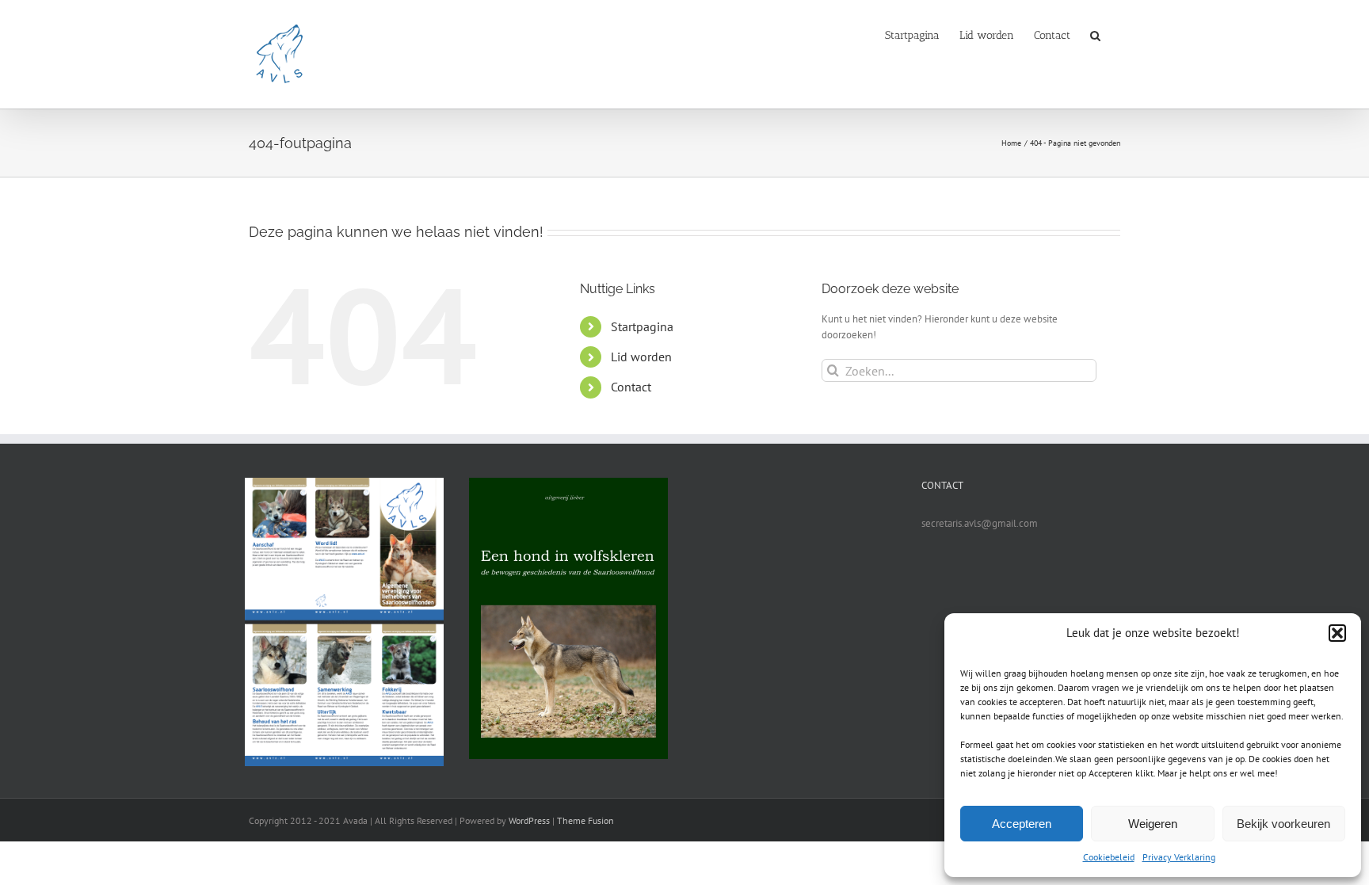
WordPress (529, 820)
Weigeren (1152, 823)
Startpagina (642, 326)
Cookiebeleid (1108, 857)
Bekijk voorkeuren (1283, 823)
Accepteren (1021, 823)
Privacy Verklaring (1178, 857)
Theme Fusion (585, 820)
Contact (631, 387)
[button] (1337, 633)
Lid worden (641, 356)
